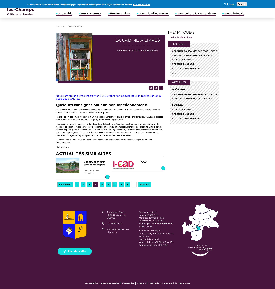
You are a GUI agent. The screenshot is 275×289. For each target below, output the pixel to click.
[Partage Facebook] (161, 88)
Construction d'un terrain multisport (94, 163)
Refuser (241, 4)
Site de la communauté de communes (169, 283)
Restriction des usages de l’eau (193, 55)
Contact (142, 283)
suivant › (144, 184)
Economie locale (233, 13)
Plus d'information (141, 4)
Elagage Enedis (183, 59)
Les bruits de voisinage (188, 68)
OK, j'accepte (229, 4)
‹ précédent (65, 184)
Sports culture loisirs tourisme (195, 13)
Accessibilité (91, 283)
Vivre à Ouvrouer (90, 13)
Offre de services (119, 13)
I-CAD (143, 161)
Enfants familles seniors (153, 13)
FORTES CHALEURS (184, 64)
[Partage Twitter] (156, 88)
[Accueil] (17, 9)
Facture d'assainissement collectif (195, 51)
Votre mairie (64, 13)
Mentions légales (110, 283)
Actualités (60, 26)
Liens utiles (128, 283)
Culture (188, 37)
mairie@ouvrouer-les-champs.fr (118, 230)
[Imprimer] (151, 88)
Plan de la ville (77, 251)
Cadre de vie (176, 37)
